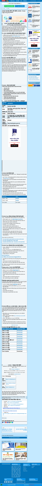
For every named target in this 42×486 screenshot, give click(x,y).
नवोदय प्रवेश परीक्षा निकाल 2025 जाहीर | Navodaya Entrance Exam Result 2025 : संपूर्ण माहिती (35, 56)
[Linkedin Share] (7, 422)
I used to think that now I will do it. (15, 437)
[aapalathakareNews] (34, 85)
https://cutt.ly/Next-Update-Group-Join (10, 410)
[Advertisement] (14, 78)
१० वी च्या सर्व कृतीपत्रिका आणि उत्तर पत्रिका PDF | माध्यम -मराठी (36, 16)
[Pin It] (6, 422)
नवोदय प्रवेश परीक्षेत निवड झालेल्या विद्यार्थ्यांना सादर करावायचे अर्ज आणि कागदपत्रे (13, 239)
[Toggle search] (39, 1)
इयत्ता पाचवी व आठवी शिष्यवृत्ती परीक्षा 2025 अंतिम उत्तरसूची (10, 240)
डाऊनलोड (17, 198)
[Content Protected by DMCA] (19, 484)
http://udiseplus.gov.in (16, 36)
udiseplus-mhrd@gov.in (15, 369)
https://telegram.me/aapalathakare (14, 405)
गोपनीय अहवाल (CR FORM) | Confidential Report (36, 11)
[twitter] (10, 482)
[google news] (36, 0)
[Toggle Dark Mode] (38, 1)
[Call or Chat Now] (1, 484)
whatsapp (33, 466)
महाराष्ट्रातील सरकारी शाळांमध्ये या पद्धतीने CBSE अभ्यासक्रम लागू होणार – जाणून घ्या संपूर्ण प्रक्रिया (21, 459)
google (33, 467)
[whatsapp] (32, 0)
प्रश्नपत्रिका (33, 5)
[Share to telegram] (12, 422)
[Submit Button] (24, 482)
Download (19, 330)
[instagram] (35, 0)
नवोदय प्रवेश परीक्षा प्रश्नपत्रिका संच (33, 77)
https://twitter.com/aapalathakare (13, 402)
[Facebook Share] (2, 422)
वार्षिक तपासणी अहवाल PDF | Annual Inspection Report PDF (36, 26)
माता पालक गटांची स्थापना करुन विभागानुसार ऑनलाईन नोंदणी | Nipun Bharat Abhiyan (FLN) (36, 21)
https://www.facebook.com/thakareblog (15, 401)
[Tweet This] (4, 422)
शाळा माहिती (33, 24)
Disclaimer (24, 469)
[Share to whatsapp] (10, 422)
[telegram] (33, 0)
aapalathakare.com (31, 484)
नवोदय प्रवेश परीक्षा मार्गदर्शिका (33, 76)
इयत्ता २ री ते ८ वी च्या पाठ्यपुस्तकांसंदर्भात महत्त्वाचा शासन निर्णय (20, 449)
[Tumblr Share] (9, 422)
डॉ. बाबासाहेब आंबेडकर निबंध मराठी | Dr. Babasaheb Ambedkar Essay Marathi (35, 51)
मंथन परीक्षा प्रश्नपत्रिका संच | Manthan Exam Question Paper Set (36, 7)
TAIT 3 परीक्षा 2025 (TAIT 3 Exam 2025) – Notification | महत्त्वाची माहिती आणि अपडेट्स (8, 459)
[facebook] (31, 0)
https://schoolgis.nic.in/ (10, 387)
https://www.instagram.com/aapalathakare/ (16, 404)
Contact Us (24, 468)
